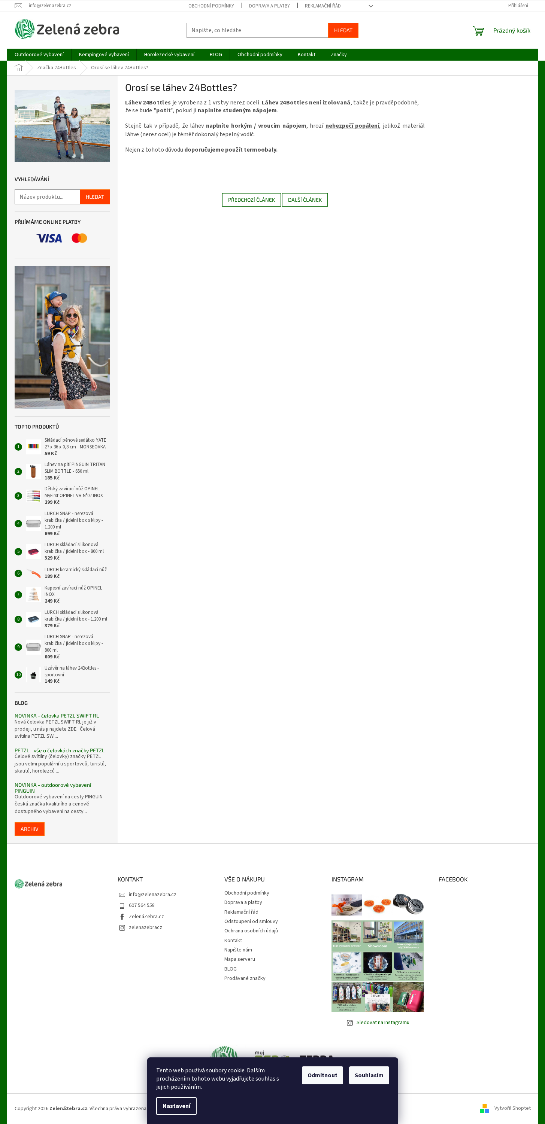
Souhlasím (369, 1075)
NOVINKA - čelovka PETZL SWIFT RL (57, 715)
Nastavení (176, 1106)
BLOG (230, 969)
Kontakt (233, 940)
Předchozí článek (251, 200)
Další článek (305, 200)
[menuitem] (39, 55)
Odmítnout (322, 1075)
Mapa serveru (239, 959)
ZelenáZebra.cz (146, 916)
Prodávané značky (245, 978)
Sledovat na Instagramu (383, 1022)
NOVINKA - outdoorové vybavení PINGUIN (53, 787)
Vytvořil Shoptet (512, 1108)
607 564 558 (142, 905)
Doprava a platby (269, 6)
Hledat (343, 30)
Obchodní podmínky (211, 6)
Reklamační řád (323, 6)
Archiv (30, 829)
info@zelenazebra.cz (152, 894)
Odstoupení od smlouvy (251, 921)
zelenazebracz (145, 927)
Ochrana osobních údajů (251, 931)
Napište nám (238, 950)
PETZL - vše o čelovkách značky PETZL (60, 750)
